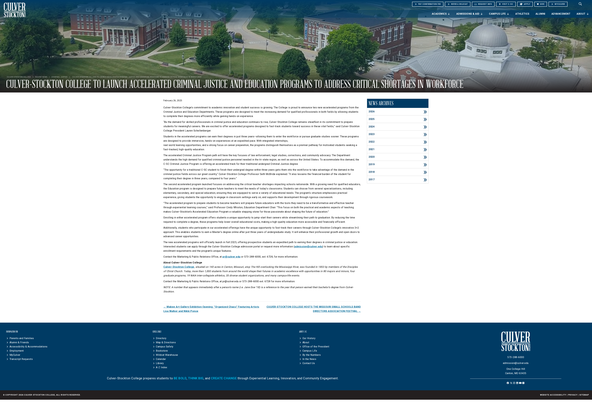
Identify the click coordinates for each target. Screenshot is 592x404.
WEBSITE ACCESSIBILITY (553, 395)
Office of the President (315, 346)
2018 (371, 171)
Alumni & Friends (19, 342)
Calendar (161, 359)
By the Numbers (311, 354)
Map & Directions (166, 342)
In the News (309, 359)
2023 (371, 134)
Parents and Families (22, 338)
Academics (439, 13)
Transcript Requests (21, 359)
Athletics (522, 13)
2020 (371, 156)
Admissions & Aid (467, 13)
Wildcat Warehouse (167, 354)
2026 (371, 111)
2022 (371, 141)
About (581, 13)
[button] (508, 383)
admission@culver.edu (308, 246)
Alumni (540, 13)
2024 (371, 126)
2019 (371, 164)
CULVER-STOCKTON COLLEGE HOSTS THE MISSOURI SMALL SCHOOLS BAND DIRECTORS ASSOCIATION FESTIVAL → (314, 309)
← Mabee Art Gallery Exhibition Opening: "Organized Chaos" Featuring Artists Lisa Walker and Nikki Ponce (211, 309)
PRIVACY (573, 395)
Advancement (561, 13)
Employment (17, 350)
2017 (371, 179)
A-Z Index (161, 367)
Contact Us (308, 363)
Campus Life (497, 13)
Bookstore (162, 350)
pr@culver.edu (231, 256)
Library (160, 363)
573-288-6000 (515, 357)
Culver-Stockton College (178, 266)
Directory (161, 338)
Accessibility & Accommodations (28, 346)
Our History (309, 338)
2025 (371, 119)
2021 (371, 149)
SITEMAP (584, 395)
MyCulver (15, 354)
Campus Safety (164, 346)
